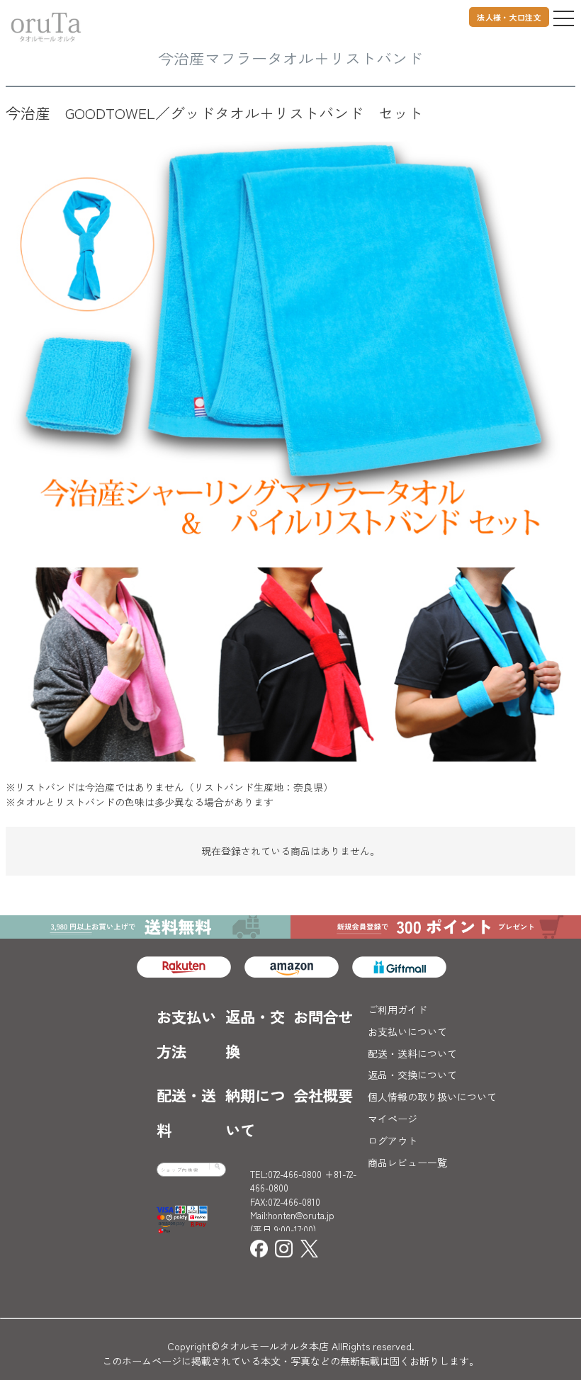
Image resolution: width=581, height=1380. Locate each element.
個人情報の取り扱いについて (432, 1097)
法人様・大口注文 (509, 17)
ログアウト (392, 1140)
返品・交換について (412, 1075)
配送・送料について (412, 1053)
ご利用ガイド (397, 1009)
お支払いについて (407, 1031)
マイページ (392, 1119)
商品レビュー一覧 (407, 1162)
